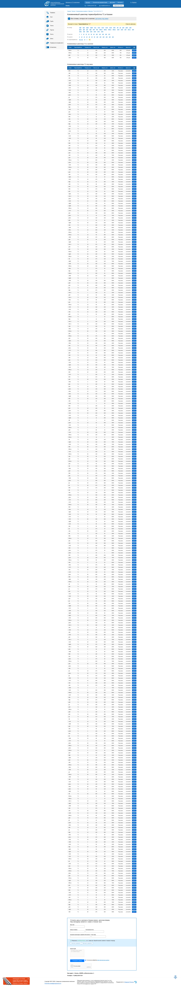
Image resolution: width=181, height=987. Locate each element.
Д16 (123, 27)
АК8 (84, 31)
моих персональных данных (103, 960)
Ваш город (93, 934)
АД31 (87, 27)
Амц (95, 27)
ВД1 (90, 29)
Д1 (120, 27)
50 (91, 34)
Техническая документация (100, 2)
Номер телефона (73, 929)
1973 (98, 31)
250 (106, 37)
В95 (94, 29)
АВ (117, 27)
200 (106, 34)
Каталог (88, 2)
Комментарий (73, 948)
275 (109, 34)
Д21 (87, 29)
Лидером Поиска (129, 982)
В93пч (109, 29)
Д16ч (127, 27)
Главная (69, 11)
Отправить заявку (77, 960)
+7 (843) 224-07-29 (91, 5)
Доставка (112, 2)
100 (97, 34)
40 (91, 37)
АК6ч (80, 31)
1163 (91, 31)
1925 (122, 29)
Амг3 (103, 27)
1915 (118, 29)
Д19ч (80, 29)
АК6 (133, 29)
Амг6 (110, 27)
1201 (102, 31)
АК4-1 (129, 29)
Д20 (84, 29)
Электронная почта (90, 929)
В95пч (100, 29)
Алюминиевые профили (82, 11)
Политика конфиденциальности (53, 983)
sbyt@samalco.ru (105, 5)
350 (113, 37)
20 (88, 34)
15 (86, 34)
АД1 (84, 27)
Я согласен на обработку (98, 960)
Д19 (130, 27)
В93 (97, 29)
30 (89, 37)
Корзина (134, 2)
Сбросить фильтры (131, 24)
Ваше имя (72, 924)
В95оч (105, 29)
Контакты (120, 2)
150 (103, 34)
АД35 (91, 27)
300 (110, 37)
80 (93, 34)
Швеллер (90, 11)
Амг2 (99, 27)
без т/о (81, 39)
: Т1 (84, 24)
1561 (114, 27)
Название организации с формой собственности (80, 934)
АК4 (125, 29)
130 (100, 34)
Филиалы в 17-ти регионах (73, 2)
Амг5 (106, 27)
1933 (95, 31)
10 (83, 34)
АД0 (80, 27)
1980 (87, 31)
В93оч (114, 29)
